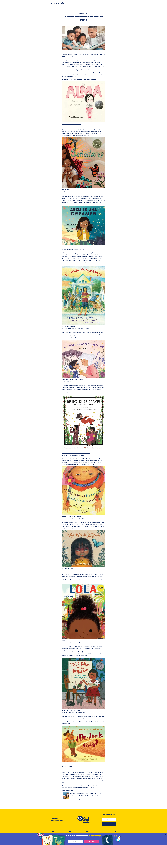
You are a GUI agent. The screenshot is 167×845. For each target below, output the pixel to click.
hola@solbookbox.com (57, 820)
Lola (63, 640)
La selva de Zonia (67, 568)
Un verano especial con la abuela (72, 379)
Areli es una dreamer (68, 247)
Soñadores (65, 190)
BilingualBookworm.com (83, 799)
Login (113, 3)
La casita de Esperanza (69, 326)
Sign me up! (91, 842)
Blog (77, 3)
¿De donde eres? (67, 767)
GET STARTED (69, 3)
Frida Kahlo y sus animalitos (71, 710)
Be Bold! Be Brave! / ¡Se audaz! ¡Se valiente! (76, 453)
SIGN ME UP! (109, 824)
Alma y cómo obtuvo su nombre (71, 124)
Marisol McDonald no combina (71, 516)
